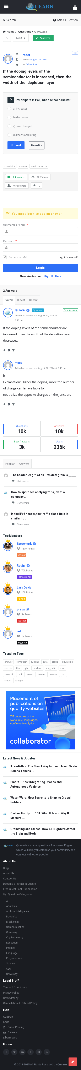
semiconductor (39, 166)
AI (7, 900)
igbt (27, 668)
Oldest (21, 300)
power (29, 674)
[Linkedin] (22, 1052)
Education (31, 64)
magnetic (51, 668)
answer (8, 661)
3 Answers (23, 481)
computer (21, 661)
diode (55, 661)
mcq (62, 668)
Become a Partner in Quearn (19, 883)
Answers (24, 463)
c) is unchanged (22, 126)
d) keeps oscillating (24, 135)
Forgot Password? (68, 257)
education (67, 661)
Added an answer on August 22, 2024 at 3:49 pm (40, 368)
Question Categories (20, 894)
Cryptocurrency (14, 937)
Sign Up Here (52, 276)
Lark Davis (24, 587)
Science (10, 963)
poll (20, 674)
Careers (12, 1032)
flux (18, 668)
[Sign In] (75, 7)
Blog (6, 868)
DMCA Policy (10, 997)
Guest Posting (15, 1027)
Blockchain (12, 921)
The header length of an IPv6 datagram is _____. (44, 475)
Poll (75, 52)
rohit (20, 631)
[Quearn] (40, 7)
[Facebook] (6, 1052)
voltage (19, 680)
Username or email (15, 224)
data (45, 661)
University (11, 974)
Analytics (11, 906)
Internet (10, 947)
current (35, 661)
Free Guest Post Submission (20, 889)
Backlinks (11, 916)
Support (8, 1016)
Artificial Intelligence (17, 911)
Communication (15, 927)
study (8, 680)
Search (11, 20)
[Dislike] (17, 65)
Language (11, 953)
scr (64, 674)
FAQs (6, 1021)
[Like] (17, 53)
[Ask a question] (73, 1061)
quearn (23, 166)
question (53, 674)
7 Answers (23, 502)
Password (10, 241)
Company (11, 932)
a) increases (20, 108)
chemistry (10, 166)
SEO (8, 968)
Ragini (21, 565)
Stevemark (24, 543)
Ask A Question (67, 20)
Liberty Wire (10, 1037)
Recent (33, 300)
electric (8, 668)
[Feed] (47, 1052)
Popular (10, 463)
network (9, 674)
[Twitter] (14, 1052)
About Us (8, 873)
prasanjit (23, 609)
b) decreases (20, 117)
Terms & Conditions (15, 987)
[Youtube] (30, 1052)
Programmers (14, 958)
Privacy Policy (11, 992)
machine (37, 668)
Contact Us (9, 878)
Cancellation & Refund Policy (20, 1003)
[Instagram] (39, 1052)
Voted (9, 300)
